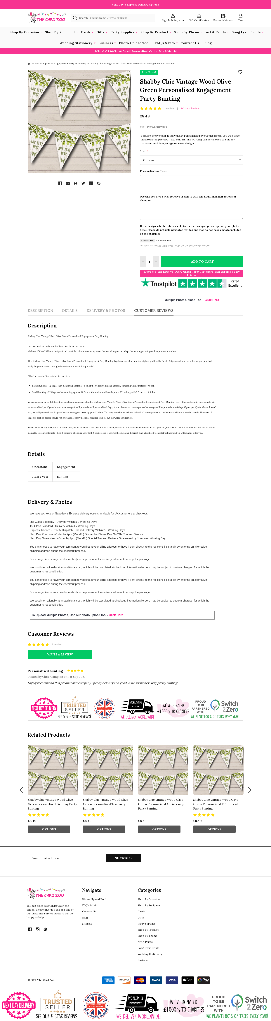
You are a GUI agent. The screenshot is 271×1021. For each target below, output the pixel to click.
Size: (144, 151)
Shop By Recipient (60, 32)
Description (40, 310)
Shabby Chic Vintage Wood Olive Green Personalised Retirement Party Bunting (215, 804)
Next (249, 790)
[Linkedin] (91, 183)
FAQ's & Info (165, 43)
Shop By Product (154, 32)
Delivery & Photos (105, 310)
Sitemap (87, 923)
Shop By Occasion (24, 32)
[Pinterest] (98, 183)
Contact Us (190, 43)
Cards (86, 32)
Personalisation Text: (153, 171)
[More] (41, 32)
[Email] (68, 183)
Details (70, 310)
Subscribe (123, 858)
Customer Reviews (153, 310)
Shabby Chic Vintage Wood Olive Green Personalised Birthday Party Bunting (52, 804)
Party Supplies (122, 32)
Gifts (100, 32)
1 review (169, 108)
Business (105, 43)
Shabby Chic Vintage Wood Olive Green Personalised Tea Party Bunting (105, 804)
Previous (21, 790)
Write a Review (190, 108)
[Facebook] (60, 183)
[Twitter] (83, 183)
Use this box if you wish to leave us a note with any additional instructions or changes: (188, 198)
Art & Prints (216, 32)
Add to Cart (202, 261)
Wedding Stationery (76, 43)
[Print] (75, 183)
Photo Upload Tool (134, 43)
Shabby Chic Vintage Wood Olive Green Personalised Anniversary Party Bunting (161, 804)
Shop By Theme (187, 32)
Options (49, 829)
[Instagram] (37, 929)
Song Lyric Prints (246, 32)
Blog (208, 43)
